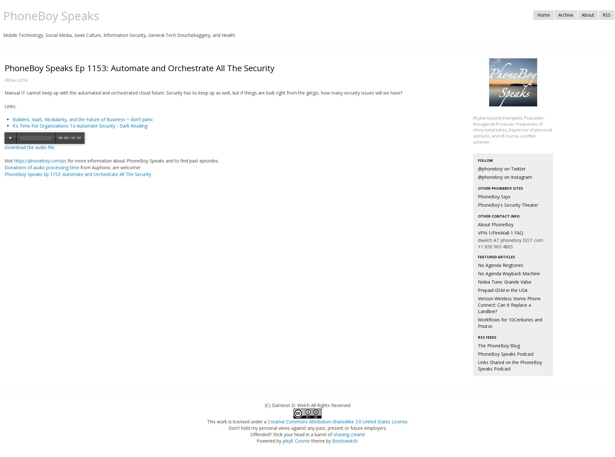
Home (543, 15)
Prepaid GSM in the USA (503, 290)
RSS (607, 15)
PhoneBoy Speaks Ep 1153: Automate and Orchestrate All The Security (77, 174)
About (588, 15)
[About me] (513, 86)
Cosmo (302, 441)
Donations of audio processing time (41, 167)
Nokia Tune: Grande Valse (504, 282)
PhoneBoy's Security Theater (508, 205)
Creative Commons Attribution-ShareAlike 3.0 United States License (337, 422)
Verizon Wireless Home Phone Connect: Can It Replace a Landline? (509, 304)
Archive (565, 15)
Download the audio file (29, 147)
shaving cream (348, 434)
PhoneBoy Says (494, 197)
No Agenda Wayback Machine (509, 273)
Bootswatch (344, 441)
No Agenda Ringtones (500, 265)
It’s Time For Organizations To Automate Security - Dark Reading (79, 126)
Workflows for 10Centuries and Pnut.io (510, 323)
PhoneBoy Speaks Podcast (506, 354)
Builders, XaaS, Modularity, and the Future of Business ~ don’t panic (82, 119)
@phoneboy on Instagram (505, 177)
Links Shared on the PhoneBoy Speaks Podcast (510, 365)
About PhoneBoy (495, 224)
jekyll (288, 441)
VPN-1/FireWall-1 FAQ (500, 233)
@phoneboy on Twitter (502, 169)
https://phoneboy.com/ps (40, 161)
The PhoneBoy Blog (499, 346)
